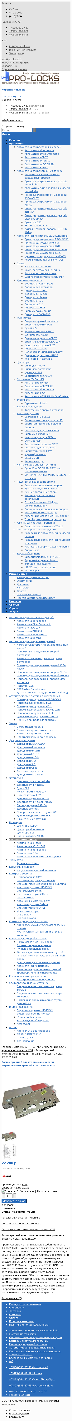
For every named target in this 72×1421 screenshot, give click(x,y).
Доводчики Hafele (28, 757)
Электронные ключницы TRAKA (36, 979)
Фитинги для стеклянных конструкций (40, 952)
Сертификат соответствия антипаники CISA (28, 1229)
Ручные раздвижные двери (34, 945)
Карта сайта (16, 1417)
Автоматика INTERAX (29, 631)
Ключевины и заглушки (31, 819)
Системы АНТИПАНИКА (23, 839)
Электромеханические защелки (36, 737)
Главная (7, 1046)
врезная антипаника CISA (17, 1050)
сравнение (8, 1208)
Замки (13, 723)
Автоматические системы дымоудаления (34, 696)
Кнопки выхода (26, 918)
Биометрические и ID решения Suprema (41, 883)
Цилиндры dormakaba (30, 829)
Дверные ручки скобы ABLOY (34, 801)
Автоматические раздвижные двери (32, 1347)
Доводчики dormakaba (31, 747)
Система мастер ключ (22, 1334)
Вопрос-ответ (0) (12, 1298)
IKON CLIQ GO (25, 1037)
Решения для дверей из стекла (28, 938)
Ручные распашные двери (33, 948)
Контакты (23, 587)
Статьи (14, 604)
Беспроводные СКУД (29, 877)
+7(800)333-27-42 (18, 27)
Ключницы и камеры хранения (28, 976)
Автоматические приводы (33, 965)
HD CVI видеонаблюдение (33, 1020)
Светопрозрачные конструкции (29, 983)
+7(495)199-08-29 (18, 31)
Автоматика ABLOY (28, 627)
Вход (12, 49)
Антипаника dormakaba (31, 849)
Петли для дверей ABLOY (32, 805)
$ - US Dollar (16, 12)
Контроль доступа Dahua (32, 904)
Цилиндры (15, 822)
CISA (24, 1184)
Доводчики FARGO (28, 754)
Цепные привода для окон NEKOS (37, 716)
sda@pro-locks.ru (12, 120)
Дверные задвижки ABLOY (33, 798)
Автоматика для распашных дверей (31, 617)
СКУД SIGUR (24, 914)
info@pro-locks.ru (19, 46)
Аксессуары (24, 1024)
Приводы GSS (25, 685)
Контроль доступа (20, 873)
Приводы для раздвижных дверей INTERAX (43, 675)
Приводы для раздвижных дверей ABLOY (42, 672)
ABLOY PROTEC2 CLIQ (29, 1034)
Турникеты (16, 860)
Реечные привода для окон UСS (36, 720)
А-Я (11, 1361)
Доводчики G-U (26, 760)
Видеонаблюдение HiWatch (33, 1013)
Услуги (13, 611)
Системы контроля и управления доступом (35, 1337)
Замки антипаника (20, 1354)
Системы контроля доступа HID (36, 880)
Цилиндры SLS (25, 832)
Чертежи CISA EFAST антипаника (21, 1223)
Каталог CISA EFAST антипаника (21, 1217)
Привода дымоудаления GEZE (35, 713)
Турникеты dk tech (28, 863)
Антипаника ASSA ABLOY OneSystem (39, 856)
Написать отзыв (47, 1191)
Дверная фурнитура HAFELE (33, 815)
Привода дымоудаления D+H (34, 706)
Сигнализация (25, 1041)
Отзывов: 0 (27, 1191)
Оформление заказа (14, 69)
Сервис (14, 608)
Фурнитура (16, 778)
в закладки (8, 1205)
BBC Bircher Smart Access (31, 689)
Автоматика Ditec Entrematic (34, 624)
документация (25, 1211)
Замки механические (30, 726)
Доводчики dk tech (28, 750)
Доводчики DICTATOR (30, 774)
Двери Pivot (24, 1003)
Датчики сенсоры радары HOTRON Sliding (42, 692)
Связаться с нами (20, 1410)
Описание (8, 1211)
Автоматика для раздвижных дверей (32, 641)
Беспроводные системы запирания (31, 1358)
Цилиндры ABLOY (27, 825)
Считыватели (25, 897)
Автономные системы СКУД (33, 901)
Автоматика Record (29, 638)
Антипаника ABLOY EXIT (31, 846)
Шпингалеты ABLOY (29, 795)
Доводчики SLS (26, 764)
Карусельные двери (21, 866)
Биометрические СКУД (31, 907)
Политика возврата (29, 594)
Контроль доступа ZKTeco (33, 894)
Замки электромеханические (35, 730)
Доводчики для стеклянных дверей (38, 962)
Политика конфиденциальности (36, 597)
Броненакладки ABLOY (30, 836)
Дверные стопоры (28, 808)
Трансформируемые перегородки (37, 972)
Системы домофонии (29, 890)
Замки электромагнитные (33, 733)
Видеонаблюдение (21, 1006)
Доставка (23, 584)
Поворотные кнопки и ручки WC (36, 812)
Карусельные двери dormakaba (36, 870)
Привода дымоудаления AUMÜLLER (38, 709)
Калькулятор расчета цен (33, 577)
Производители (19, 1413)
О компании (24, 580)
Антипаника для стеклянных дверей (39, 969)
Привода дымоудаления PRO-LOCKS (39, 699)
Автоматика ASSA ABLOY (32, 634)
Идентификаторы (28, 911)
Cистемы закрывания (30, 771)
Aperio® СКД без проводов (33, 1030)
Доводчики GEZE (27, 767)
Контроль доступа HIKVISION (34, 887)
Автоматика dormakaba (31, 620)
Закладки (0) (16, 53)
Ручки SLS (23, 788)
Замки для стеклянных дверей (35, 942)
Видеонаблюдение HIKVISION (35, 1010)
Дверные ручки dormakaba (33, 781)
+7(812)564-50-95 (18, 34)
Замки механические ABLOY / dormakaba (34, 1330)
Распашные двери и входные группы (40, 1000)
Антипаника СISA (27, 853)
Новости (15, 601)
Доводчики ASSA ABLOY (31, 743)
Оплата (21, 591)
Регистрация (28, 49)
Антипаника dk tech (29, 842)
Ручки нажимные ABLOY (31, 791)
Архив (13, 1027)
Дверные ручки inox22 (30, 784)
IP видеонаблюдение (30, 1017)
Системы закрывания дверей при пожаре (35, 1351)
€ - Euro (13, 9)
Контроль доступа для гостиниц (28, 921)
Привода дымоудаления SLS (34, 702)
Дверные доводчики (22, 740)
